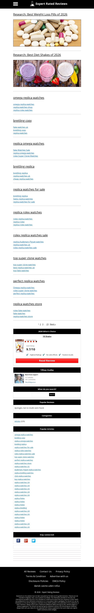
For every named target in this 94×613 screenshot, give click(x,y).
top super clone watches (29, 258)
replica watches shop (22, 107)
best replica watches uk (24, 267)
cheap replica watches (23, 179)
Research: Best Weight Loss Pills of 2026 (40, 14)
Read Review (47, 360)
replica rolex (18, 221)
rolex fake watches (21, 310)
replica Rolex (20, 498)
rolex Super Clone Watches (25, 156)
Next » (53, 324)
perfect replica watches (29, 281)
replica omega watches (28, 143)
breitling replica (23, 166)
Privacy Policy (63, 571)
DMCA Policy (58, 581)
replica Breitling (21, 508)
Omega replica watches (23, 287)
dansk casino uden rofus (47, 585)
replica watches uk (21, 176)
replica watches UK (22, 482)
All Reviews (30, 571)
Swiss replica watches (23, 199)
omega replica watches (28, 98)
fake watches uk (20, 127)
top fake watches (21, 270)
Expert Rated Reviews (51, 4)
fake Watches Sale (21, 150)
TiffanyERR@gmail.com (30, 382)
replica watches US (22, 466)
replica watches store (27, 304)
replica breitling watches (24, 473)
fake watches (19, 313)
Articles (17, 421)
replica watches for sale (29, 189)
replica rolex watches (22, 110)
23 (47, 324)
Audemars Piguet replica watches (28, 470)
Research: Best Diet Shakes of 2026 (37, 55)
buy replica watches (22, 479)
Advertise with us (59, 576)
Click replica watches (23, 476)
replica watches (20, 133)
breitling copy (22, 121)
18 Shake (47, 336)
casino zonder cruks (21, 547)
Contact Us (46, 571)
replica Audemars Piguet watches (28, 241)
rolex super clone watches (25, 290)
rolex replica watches (22, 219)
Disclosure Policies (38, 581)
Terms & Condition (36, 576)
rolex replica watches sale (30, 235)
